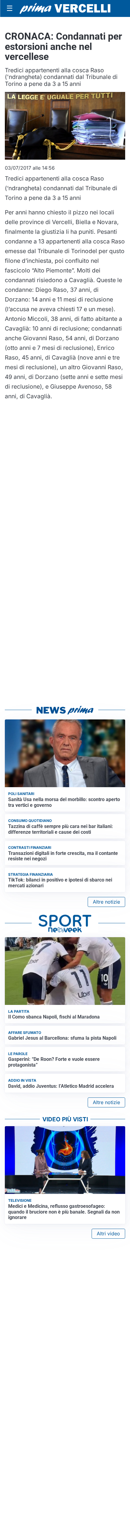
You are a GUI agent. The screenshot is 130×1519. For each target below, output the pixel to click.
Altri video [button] (108, 1234)
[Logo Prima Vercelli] (65, 8)
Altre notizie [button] (106, 902)
